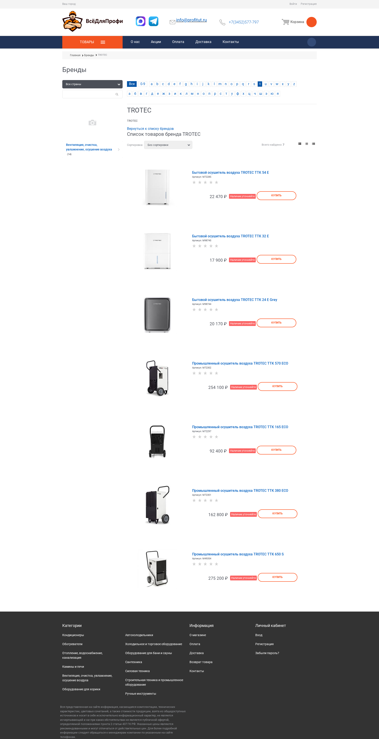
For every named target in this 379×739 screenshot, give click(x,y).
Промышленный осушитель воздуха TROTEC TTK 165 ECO (240, 427)
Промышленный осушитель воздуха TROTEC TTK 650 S (238, 554)
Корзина (297, 22)
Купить (276, 195)
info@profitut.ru (191, 20)
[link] (300, 144)
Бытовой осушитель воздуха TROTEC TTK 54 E (230, 172)
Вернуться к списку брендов (150, 129)
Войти (293, 3)
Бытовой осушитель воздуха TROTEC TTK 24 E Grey (234, 300)
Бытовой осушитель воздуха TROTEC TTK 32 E (230, 236)
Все (132, 84)
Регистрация (309, 3)
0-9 (142, 84)
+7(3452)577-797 (244, 22)
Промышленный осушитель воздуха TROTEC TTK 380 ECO (240, 490)
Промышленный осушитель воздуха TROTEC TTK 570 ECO (240, 363)
